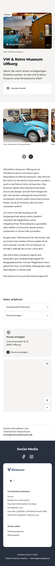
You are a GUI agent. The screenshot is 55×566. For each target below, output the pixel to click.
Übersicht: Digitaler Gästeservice (23, 515)
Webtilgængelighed (40, 558)
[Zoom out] (47, 407)
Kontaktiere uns (15, 507)
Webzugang (13, 535)
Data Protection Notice (16, 558)
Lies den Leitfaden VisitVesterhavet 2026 (27, 511)
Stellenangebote (15, 531)
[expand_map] (47, 364)
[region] (27, 385)
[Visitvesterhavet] (16, 469)
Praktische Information (18, 500)
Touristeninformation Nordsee (22, 504)
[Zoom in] (47, 400)
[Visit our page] (23, 456)
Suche (10, 496)
